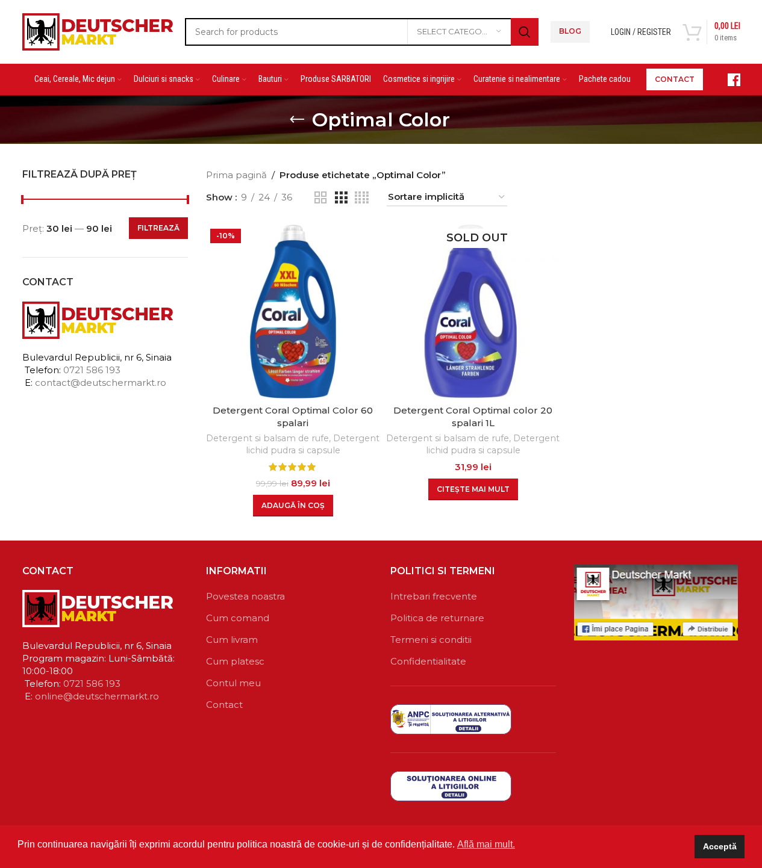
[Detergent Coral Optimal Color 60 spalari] (293, 311)
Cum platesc (235, 661)
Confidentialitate (428, 661)
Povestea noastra (245, 596)
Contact (224, 704)
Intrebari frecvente (433, 596)
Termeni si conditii (431, 639)
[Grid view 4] (362, 198)
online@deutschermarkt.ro (97, 696)
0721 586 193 (91, 370)
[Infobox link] (727, 79)
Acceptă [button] (720, 846)
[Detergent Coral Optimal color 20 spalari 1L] (473, 311)
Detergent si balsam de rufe (267, 438)
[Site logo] (97, 30)
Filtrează (158, 227)
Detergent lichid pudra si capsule (313, 444)
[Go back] (297, 120)
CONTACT (675, 79)
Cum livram (232, 639)
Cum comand (237, 618)
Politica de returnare (437, 618)
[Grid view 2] (320, 198)
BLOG (570, 31)
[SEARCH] (525, 32)
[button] (293, 505)
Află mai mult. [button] (486, 844)
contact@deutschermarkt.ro (100, 382)
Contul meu (233, 683)
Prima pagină (236, 175)
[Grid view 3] (341, 198)
